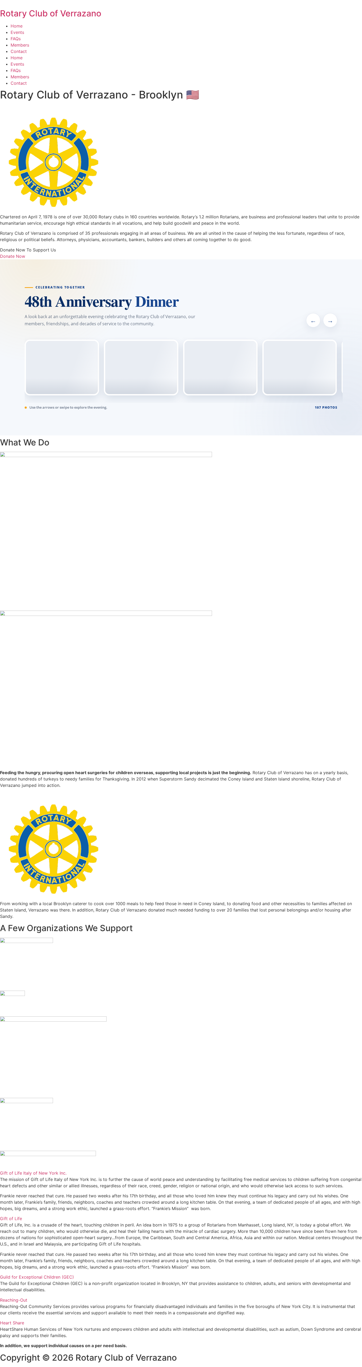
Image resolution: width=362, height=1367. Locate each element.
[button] (181, 1173)
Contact (19, 51)
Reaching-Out (13, 1300)
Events (17, 32)
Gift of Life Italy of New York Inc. (33, 1173)
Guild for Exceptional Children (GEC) (37, 1277)
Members (20, 45)
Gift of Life (11, 1218)
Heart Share (12, 1322)
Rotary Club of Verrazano (50, 13)
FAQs (16, 38)
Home (17, 26)
